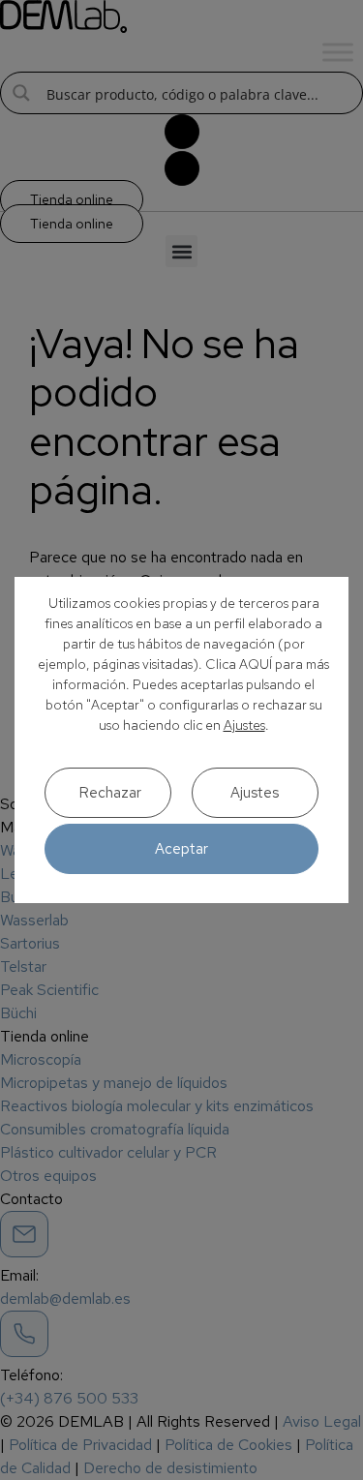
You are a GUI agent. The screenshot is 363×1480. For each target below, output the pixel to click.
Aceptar (181, 849)
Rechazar (110, 792)
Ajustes (244, 725)
